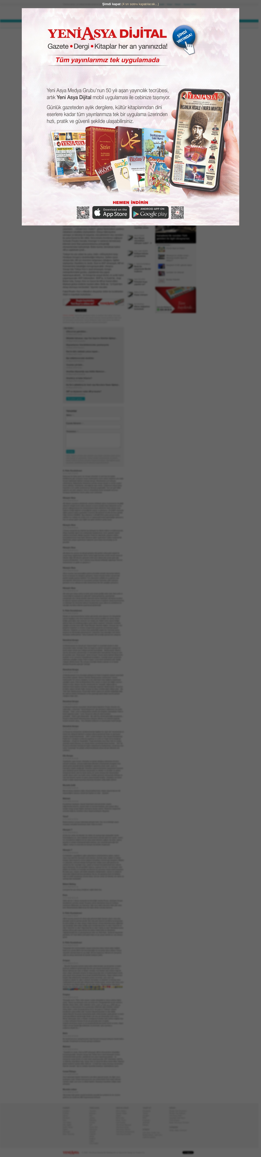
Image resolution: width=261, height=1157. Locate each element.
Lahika (93, 1118)
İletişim (179, 4)
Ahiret (93, 1136)
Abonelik (162, 4)
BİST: (120, 13)
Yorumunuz (72, 431)
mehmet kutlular (150, 1137)
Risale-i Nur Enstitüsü (179, 1111)
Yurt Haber (68, 1123)
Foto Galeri (95, 1143)
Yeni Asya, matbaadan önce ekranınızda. (184, 115)
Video (93, 1141)
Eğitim (66, 1129)
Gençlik (94, 1132)
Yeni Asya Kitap (123, 1127)
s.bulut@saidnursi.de (84, 42)
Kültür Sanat (69, 1127)
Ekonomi (67, 1118)
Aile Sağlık (68, 1125)
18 (189, 241)
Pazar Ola (94, 1127)
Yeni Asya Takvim (124, 1129)
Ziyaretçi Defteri (191, 4)
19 (191, 241)
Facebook (148, 1111)
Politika (67, 1113)
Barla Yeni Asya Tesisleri (180, 1123)
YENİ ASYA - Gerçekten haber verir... (81, 12)
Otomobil (67, 1132)
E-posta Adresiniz (74, 423)
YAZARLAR (119, 25)
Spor (66, 1120)
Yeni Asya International (126, 1132)
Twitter (146, 1113)
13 (181, 241)
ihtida (172, 1130)
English (93, 1139)
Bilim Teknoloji (69, 1134)
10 (175, 241)
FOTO (143, 25)
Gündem (67, 1111)
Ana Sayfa (151, 4)
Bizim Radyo (122, 1111)
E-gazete (147, 1120)
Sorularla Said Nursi (178, 1118)
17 (188, 241)
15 (184, 241)
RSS (145, 1118)
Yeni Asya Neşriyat (124, 1125)
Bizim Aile (121, 1118)
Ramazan (94, 1129)
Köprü (119, 1116)
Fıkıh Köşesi (175, 1120)
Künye (170, 4)
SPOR (107, 25)
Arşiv (161, 97)
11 (177, 241)
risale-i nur (157, 1133)
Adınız (70, 415)
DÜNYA (83, 25)
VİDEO (132, 25)
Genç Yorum (122, 1120)
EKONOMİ (95, 25)
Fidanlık (94, 1134)
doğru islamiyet (182, 1130)
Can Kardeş (121, 1123)
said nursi (159, 1135)
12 (179, 241)
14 (182, 241)
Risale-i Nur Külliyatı (178, 1113)
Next (193, 219)
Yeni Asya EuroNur (124, 1134)
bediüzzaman (149, 1135)
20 (193, 241)
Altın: (120, 16)
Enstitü (93, 1123)
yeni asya (147, 1133)
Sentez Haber (122, 1113)
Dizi (92, 1116)
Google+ (147, 1116)
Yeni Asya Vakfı (176, 1116)
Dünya (66, 1116)
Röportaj (94, 1120)
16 (186, 241)
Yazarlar (94, 1111)
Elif (92, 1125)
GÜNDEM (70, 25)
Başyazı (94, 1113)
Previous (158, 219)
